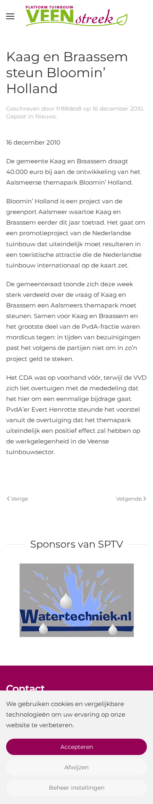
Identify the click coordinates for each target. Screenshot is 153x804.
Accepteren (76, 747)
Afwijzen (76, 767)
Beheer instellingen (76, 787)
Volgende (129, 498)
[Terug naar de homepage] (77, 16)
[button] (10, 16)
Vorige (19, 498)
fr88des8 (69, 108)
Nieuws (45, 116)
